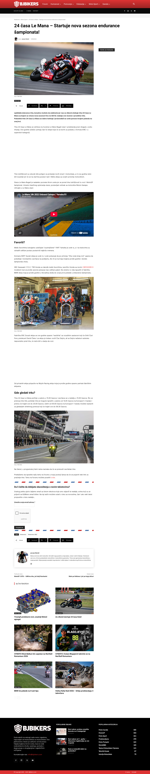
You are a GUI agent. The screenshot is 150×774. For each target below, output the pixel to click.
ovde (53, 477)
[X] (131, 11)
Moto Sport (93, 4)
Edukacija (80, 4)
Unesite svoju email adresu (24, 502)
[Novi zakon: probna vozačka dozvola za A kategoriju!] (61, 731)
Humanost (55, 4)
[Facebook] (124, 11)
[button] (133, 4)
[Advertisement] (54, 153)
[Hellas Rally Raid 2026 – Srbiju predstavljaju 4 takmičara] (74, 675)
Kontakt (35, 11)
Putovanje (68, 4)
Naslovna (17, 19)
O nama (29, 11)
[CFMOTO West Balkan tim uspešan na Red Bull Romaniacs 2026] (33, 638)
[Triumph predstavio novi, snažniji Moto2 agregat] (33, 601)
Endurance (23, 534)
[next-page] (18, 697)
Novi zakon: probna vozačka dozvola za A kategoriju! (78, 730)
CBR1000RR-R (88, 267)
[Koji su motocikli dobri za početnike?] (61, 751)
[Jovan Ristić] (16, 39)
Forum (45, 4)
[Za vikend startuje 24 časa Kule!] (74, 601)
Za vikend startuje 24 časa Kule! (68, 617)
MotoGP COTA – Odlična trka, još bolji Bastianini (30, 576)
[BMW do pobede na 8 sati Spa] (33, 675)
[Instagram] (127, 11)
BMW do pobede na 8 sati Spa (26, 691)
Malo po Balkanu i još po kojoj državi (81, 576)
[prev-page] (15, 697)
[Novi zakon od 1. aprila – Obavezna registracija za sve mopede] (61, 741)
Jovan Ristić (25, 39)
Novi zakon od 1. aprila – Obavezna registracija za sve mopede (78, 741)
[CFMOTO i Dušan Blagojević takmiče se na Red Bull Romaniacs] (74, 638)
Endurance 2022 (32, 534)
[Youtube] (134, 11)
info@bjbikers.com (35, 754)
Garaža (105, 4)
